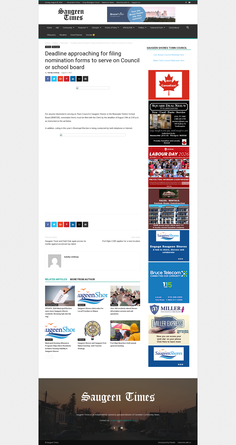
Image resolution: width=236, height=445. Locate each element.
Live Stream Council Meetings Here (169, 55)
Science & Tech (156, 27)
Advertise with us (184, 442)
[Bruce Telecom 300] (168, 302)
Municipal (64, 43)
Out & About (174, 27)
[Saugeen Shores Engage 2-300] (168, 260)
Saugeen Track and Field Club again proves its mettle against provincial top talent (65, 242)
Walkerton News (108, 2)
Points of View (111, 27)
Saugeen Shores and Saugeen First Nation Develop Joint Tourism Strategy (92, 346)
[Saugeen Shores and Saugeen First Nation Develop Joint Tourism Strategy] (92, 330)
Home (49, 27)
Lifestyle (95, 27)
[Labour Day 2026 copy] (168, 187)
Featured (82, 27)
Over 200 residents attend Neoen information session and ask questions (123, 311)
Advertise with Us (122, 2)
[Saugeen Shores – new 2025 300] (168, 366)
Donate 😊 (90, 35)
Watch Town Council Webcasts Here (168, 60)
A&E (57, 27)
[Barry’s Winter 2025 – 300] (168, 228)
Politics (141, 27)
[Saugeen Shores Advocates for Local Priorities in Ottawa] (92, 296)
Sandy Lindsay (53, 73)
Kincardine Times (73, 2)
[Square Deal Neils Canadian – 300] (168, 145)
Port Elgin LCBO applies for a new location (121, 241)
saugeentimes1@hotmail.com (123, 420)
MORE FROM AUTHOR (82, 279)
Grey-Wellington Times (90, 2)
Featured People (51, 305)
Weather (63, 35)
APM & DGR (127, 27)
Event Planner (76, 35)
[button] (187, 27)
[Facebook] (186, 2)
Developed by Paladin (166, 442)
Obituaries (51, 35)
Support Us (136, 2)
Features (82, 305)
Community (67, 27)
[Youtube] (189, 2)
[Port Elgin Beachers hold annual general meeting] (125, 330)
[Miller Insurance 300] (168, 344)
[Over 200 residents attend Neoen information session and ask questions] (125, 296)
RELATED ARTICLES (56, 279)
